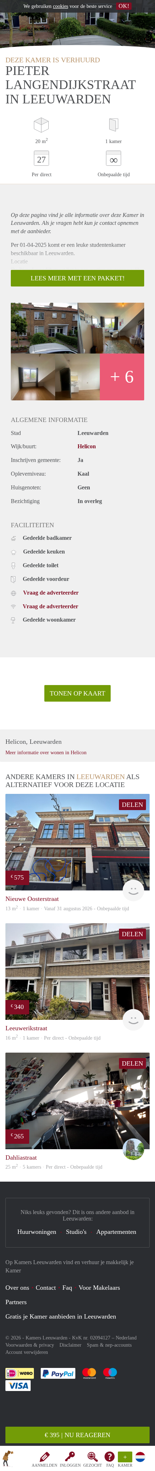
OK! (124, 6)
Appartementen (116, 1231)
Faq (67, 1287)
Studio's (76, 1231)
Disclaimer (70, 1345)
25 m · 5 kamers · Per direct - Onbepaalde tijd (53, 1167)
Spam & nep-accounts (109, 1345)
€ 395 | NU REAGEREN (77, 1435)
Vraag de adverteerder (51, 593)
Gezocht (92, 1465)
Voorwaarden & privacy (29, 1345)
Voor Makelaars (99, 1287)
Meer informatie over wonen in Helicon (46, 752)
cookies (60, 6)
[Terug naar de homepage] (8, 1460)
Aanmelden (44, 1465)
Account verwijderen (26, 1352)
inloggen (70, 1465)
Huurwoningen (36, 1231)
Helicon (87, 446)
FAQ (110, 1465)
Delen (132, 804)
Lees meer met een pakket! (78, 278)
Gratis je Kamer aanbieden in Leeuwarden (60, 1316)
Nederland (126, 1338)
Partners (16, 1302)
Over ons (17, 1287)
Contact (46, 1287)
